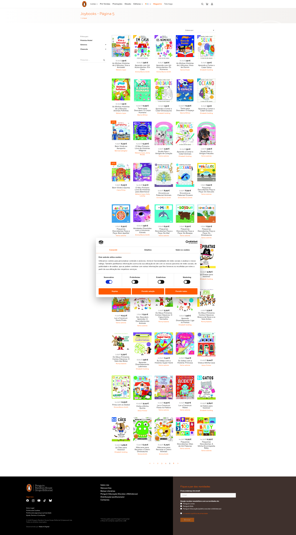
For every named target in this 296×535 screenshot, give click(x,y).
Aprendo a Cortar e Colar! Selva (206, 66)
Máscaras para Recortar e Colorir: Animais (164, 449)
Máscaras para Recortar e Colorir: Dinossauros (142, 449)
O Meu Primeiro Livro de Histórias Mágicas (142, 148)
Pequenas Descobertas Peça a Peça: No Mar (163, 231)
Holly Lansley (145, 195)
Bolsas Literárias (107, 491)
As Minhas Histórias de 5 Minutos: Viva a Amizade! (121, 65)
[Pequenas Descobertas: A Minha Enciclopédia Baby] (206, 418)
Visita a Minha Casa (206, 363)
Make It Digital (44, 527)
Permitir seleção (148, 291)
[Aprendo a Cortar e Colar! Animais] (185, 123)
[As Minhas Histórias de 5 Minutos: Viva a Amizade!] (121, 36)
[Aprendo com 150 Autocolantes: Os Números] (164, 36)
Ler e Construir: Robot (185, 406)
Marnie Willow (142, 115)
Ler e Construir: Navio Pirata (121, 319)
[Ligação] (212, 4)
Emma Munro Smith (142, 72)
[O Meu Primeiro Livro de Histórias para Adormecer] (142, 164)
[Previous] (149, 463)
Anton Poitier (206, 365)
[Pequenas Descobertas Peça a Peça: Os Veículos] (206, 164)
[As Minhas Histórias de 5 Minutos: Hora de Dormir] (185, 36)
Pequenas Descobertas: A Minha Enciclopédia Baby (206, 445)
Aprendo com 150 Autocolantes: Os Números (163, 67)
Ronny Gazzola (164, 322)
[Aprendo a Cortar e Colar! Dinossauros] (164, 80)
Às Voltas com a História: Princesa (185, 362)
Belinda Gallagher (121, 151)
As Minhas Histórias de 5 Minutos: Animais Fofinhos (121, 109)
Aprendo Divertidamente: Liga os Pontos (185, 320)
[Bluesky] (50, 500)
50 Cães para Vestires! (121, 449)
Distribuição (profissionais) (112, 497)
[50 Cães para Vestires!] (121, 418)
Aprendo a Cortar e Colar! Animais (185, 153)
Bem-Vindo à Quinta (121, 188)
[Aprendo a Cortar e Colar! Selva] (206, 36)
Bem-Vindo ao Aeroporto (121, 147)
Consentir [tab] (113, 250)
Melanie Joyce (121, 70)
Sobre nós (104, 485)
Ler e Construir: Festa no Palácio (164, 406)
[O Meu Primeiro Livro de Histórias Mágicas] (142, 123)
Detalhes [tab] (148, 250)
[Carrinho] (207, 4)
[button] (202, 4)
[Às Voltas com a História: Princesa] (185, 334)
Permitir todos (181, 291)
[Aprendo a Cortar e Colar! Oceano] (206, 80)
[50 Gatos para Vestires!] (206, 377)
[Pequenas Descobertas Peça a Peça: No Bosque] (185, 206)
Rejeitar (115, 291)
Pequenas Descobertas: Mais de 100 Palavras (185, 444)
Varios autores (164, 156)
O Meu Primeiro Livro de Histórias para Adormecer (142, 190)
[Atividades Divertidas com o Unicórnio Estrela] (142, 206)
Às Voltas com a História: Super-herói (164, 362)
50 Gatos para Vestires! (206, 407)
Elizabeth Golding (206, 70)
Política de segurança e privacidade (38, 513)
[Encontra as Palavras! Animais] (164, 164)
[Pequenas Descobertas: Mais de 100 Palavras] (185, 418)
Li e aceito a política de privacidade (195, 513)
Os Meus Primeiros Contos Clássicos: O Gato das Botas (121, 359)
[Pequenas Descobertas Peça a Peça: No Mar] (164, 206)
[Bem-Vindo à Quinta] (121, 164)
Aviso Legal (30, 508)
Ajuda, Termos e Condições (35, 515)
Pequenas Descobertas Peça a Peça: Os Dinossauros (206, 232)
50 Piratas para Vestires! (206, 276)
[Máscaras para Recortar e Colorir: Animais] (164, 418)
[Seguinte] (177, 463)
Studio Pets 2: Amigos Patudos (206, 152)
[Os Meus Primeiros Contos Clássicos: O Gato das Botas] (121, 334)
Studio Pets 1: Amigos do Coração (163, 152)
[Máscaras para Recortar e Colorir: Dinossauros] (142, 418)
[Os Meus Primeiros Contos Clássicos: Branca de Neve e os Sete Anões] (206, 290)
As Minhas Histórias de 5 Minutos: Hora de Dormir (185, 65)
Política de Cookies (33, 510)
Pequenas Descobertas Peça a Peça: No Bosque (185, 231)
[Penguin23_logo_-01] (84, 4)
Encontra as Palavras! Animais (163, 194)
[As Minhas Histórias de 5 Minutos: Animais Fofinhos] (121, 80)
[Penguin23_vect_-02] (107, 512)
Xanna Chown (185, 70)
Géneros (83, 45)
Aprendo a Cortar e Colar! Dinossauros (164, 110)
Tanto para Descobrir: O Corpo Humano (142, 110)
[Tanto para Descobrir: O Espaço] (185, 80)
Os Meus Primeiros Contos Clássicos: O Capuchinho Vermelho (163, 316)
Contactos (104, 500)
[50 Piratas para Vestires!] (206, 245)
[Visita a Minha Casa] (206, 334)
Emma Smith (142, 454)
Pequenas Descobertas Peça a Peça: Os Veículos (206, 190)
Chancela (84, 49)
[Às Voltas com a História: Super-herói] (164, 334)
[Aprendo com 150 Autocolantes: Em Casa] (142, 36)
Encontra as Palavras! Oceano (185, 194)
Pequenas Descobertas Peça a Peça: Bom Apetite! (121, 231)
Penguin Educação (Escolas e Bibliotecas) (119, 494)
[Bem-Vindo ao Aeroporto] (121, 123)
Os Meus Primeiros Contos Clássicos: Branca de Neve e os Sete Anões (206, 316)
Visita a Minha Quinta (142, 407)
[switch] (135, 282)
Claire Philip (121, 190)
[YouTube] (38, 500)
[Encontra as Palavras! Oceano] (185, 164)
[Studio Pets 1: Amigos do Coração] (164, 123)
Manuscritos (105, 488)
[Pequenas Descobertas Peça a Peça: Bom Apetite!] (121, 206)
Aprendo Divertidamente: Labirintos (142, 364)
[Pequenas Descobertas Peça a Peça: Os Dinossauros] (206, 206)
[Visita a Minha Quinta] (142, 377)
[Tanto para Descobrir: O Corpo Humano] (142, 80)
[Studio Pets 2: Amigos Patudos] (206, 123)
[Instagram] (33, 500)
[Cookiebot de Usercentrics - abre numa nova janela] (187, 242)
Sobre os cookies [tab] (183, 250)
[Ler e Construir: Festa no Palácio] (164, 377)
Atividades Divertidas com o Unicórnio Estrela (142, 230)
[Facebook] (27, 500)
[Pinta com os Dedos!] (121, 377)
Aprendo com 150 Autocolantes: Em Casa (142, 67)
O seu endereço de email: (190, 491)
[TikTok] (44, 500)
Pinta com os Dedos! (121, 405)
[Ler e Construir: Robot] (185, 377)
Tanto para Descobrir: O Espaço (185, 109)
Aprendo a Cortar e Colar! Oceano (206, 110)
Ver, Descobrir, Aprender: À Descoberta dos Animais (142, 320)
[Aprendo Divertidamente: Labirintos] (142, 334)
